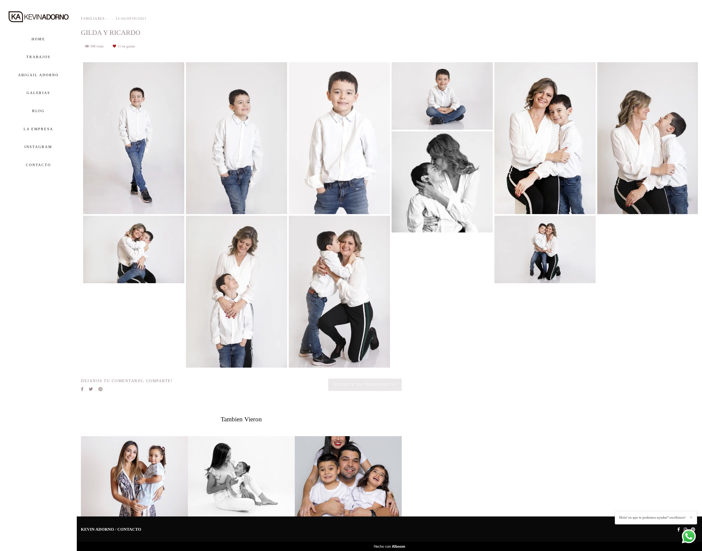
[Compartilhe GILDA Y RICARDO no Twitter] (91, 389)
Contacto (129, 529)
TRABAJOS (38, 57)
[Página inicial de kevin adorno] (38, 17)
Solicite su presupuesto (365, 384)
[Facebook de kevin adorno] (678, 529)
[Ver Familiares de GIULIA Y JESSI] (134, 476)
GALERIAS (38, 93)
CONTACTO (38, 165)
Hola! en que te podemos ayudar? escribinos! (652, 517)
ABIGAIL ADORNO (38, 75)
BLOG (38, 111)
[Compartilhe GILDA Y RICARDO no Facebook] (82, 389)
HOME (38, 39)
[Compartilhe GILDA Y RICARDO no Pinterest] (100, 389)
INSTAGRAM (38, 147)
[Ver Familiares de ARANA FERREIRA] (348, 476)
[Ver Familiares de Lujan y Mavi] (241, 476)
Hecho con (389, 546)
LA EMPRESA (38, 129)
